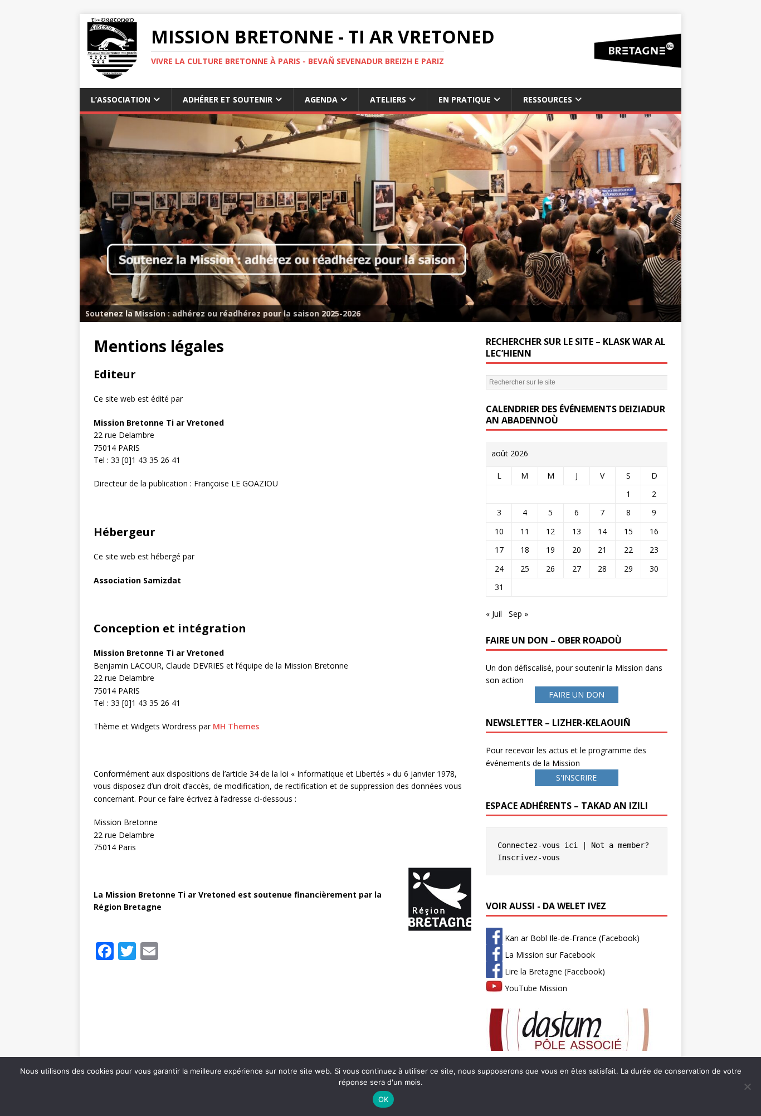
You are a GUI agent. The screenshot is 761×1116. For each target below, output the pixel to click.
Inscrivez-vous (528, 857)
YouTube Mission (535, 988)
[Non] (747, 1086)
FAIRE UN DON (576, 694)
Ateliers (388, 99)
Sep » (518, 613)
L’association (120, 99)
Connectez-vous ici (537, 845)
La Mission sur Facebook (549, 954)
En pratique (464, 99)
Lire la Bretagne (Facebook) (554, 971)
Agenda (321, 99)
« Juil (494, 613)
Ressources (547, 99)
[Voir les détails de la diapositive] (380, 218)
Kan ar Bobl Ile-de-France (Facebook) (571, 938)
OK (383, 1099)
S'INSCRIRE (576, 777)
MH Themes (236, 726)
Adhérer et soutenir (227, 99)
